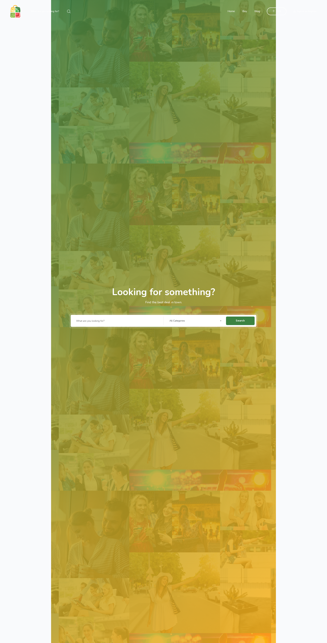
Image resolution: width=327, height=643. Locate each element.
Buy (244, 11)
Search (240, 321)
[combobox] (196, 321)
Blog (257, 11)
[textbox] (196, 321)
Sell (278, 11)
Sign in (300, 11)
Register (312, 11)
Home (231, 11)
